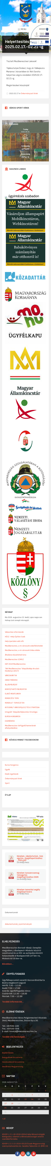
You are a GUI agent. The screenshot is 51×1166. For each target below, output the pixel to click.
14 (32, 1099)
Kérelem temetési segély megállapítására (28, 891)
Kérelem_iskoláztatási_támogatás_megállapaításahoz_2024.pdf (30, 858)
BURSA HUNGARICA (12, 716)
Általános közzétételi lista (15, 655)
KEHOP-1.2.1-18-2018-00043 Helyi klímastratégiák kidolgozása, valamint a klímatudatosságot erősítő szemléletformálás (23, 1136)
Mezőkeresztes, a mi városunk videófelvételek (24, 646)
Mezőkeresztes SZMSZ (14, 659)
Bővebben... (7, 964)
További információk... (13, 1001)
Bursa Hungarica (11, 765)
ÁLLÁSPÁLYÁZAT (11, 684)
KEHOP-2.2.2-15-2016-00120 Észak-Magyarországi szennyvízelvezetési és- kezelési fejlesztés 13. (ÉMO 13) (25, 1144)
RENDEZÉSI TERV (12, 698)
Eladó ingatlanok (11, 774)
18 (12, 1104)
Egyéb (7, 769)
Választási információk (14, 632)
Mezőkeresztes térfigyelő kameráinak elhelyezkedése (20, 726)
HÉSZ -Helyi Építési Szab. (15, 636)
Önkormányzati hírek (29, 93)
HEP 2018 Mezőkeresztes (15, 664)
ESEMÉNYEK (10, 721)
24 (5, 1108)
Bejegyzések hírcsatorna (12, 1057)
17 (6, 1104)
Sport (7, 783)
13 (25, 1099)
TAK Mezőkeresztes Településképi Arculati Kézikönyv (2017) (22, 669)
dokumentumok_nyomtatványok (18, 924)
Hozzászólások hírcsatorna (13, 1062)
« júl (3, 1118)
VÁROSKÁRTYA (11, 675)
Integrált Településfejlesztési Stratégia (21, 712)
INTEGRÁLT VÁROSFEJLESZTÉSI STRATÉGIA (22, 707)
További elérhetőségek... (14, 1037)
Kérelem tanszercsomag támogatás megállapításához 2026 (28, 875)
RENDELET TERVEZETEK (15, 703)
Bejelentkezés (8, 1053)
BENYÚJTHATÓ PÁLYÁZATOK (16, 689)
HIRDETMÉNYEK (11, 680)
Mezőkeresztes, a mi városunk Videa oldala (22, 650)
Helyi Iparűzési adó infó (14, 641)
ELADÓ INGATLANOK (13, 693)
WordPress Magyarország (12, 1066)
